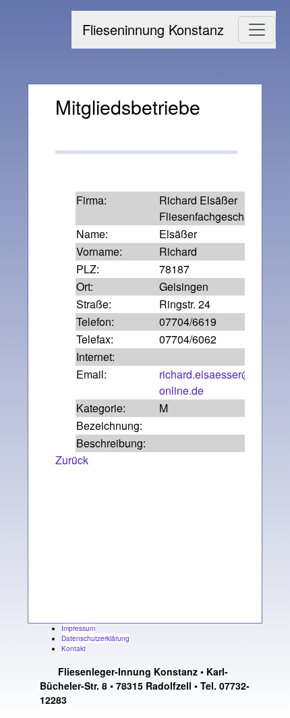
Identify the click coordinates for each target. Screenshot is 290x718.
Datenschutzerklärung (95, 638)
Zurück (71, 460)
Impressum (78, 628)
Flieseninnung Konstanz (153, 29)
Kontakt (73, 648)
